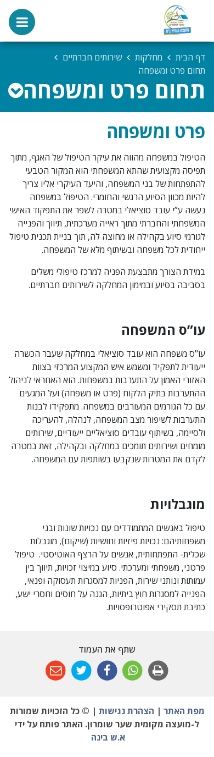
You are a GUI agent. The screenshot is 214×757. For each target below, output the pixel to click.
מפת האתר (184, 711)
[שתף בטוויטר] (81, 671)
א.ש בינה (107, 737)
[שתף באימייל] (55, 671)
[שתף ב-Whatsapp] (132, 671)
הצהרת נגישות (126, 711)
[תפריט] (22, 22)
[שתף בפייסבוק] (107, 671)
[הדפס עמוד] (158, 671)
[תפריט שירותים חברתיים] (15, 90)
